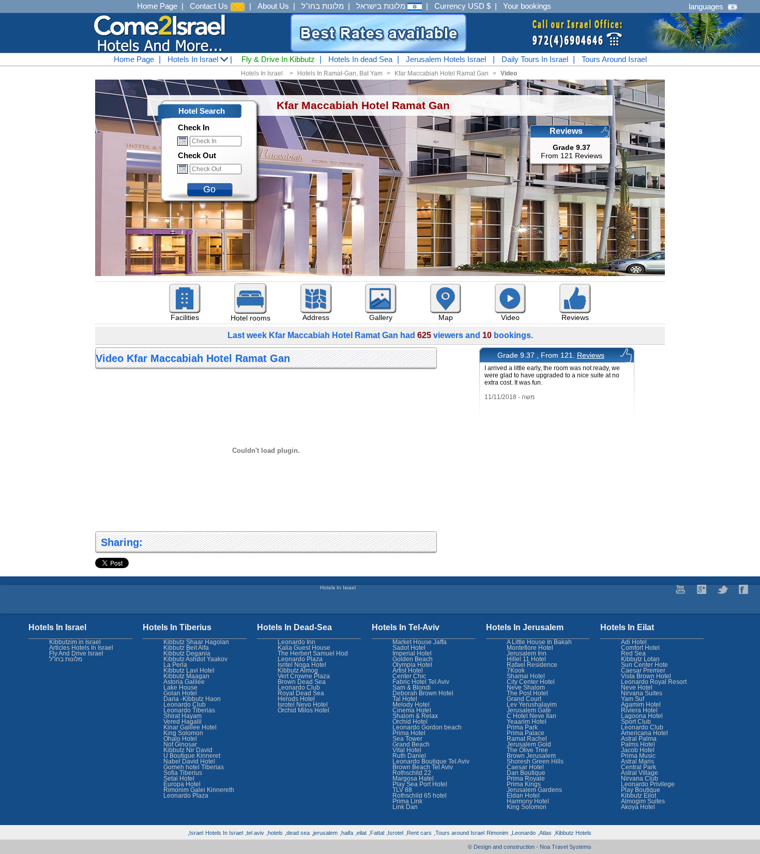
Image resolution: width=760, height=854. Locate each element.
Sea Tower (407, 738)
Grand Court (524, 699)
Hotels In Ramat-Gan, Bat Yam (340, 73)
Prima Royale (526, 778)
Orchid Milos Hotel (303, 710)
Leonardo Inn (296, 642)
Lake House (180, 687)
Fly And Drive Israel (76, 653)
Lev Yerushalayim (532, 704)
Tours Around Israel (614, 59)
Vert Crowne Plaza (304, 676)
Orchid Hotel (410, 721)
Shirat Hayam (182, 716)
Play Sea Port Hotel (419, 784)
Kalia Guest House (304, 647)
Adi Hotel (634, 642)
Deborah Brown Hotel (422, 693)
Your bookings (527, 6)
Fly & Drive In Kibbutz (278, 59)
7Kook (516, 670)
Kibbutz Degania (186, 653)
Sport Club (636, 721)
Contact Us (210, 6)
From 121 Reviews (571, 151)
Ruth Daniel (409, 755)
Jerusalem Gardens (534, 790)
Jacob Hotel (638, 750)
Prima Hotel (408, 733)
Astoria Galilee (184, 681)
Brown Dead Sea (302, 681)
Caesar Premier (643, 670)
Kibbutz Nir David (187, 750)
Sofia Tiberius (182, 772)
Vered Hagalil (182, 721)
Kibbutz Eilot (638, 795)
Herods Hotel (296, 699)
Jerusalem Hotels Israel (446, 59)
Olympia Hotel (412, 664)
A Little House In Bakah (539, 642)
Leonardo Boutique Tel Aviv (430, 761)
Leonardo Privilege (648, 784)
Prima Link (407, 801)
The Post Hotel (527, 693)
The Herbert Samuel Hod (313, 653)
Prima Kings (524, 784)
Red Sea (633, 653)
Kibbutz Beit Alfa (186, 647)
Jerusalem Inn (526, 653)
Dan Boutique (526, 772)
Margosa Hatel (413, 778)
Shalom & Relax (415, 716)
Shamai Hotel (526, 676)
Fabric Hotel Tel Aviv (420, 681)
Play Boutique (640, 790)
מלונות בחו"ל (322, 6)
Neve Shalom (526, 687)
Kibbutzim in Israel (75, 642)
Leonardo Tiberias (189, 710)
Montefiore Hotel (530, 647)
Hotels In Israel (194, 59)
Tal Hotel (404, 699)
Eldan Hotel (523, 795)
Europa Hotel (182, 784)
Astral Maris (637, 761)
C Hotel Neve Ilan (531, 716)
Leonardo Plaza (300, 659)
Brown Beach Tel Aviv (422, 767)
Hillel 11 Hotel (526, 659)
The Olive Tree (527, 750)
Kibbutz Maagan (186, 676)
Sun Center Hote (644, 664)
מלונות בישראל (381, 6)
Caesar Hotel (525, 767)
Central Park (638, 767)
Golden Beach (412, 659)
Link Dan (405, 807)
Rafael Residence (532, 664)
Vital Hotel (406, 750)
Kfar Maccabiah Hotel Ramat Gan (441, 73)
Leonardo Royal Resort (654, 681)
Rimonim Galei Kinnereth (198, 790)
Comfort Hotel (640, 647)
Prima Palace (525, 733)
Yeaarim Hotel (526, 721)
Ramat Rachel (527, 738)
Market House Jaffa (419, 642)
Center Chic (409, 676)
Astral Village (639, 772)
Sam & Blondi (411, 687)
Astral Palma (639, 738)
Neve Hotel (636, 687)
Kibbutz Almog (298, 670)
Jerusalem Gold (529, 744)
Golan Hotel (180, 693)
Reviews (590, 355)
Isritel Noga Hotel (302, 664)
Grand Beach (411, 744)
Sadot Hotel (408, 647)
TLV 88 (402, 790)
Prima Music (638, 755)
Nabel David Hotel (189, 761)
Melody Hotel (411, 704)
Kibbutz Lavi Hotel (189, 670)
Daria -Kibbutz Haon (192, 699)
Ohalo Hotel (180, 738)
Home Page (157, 6)
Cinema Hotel (411, 710)
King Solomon (526, 807)
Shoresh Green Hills (535, 761)
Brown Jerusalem (531, 755)
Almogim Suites (643, 801)
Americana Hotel (644, 733)
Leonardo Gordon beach (427, 727)
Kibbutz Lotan (640, 659)
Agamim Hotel (641, 704)
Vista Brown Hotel (646, 676)
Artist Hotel (407, 670)
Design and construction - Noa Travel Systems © (529, 847)
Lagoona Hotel (642, 716)
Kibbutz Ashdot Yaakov (195, 659)
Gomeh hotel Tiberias (193, 767)
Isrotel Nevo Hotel (303, 704)
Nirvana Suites (641, 693)
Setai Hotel (178, 778)
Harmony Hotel (528, 801)
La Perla (175, 664)
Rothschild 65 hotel (419, 795)
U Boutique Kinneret (191, 755)
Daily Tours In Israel (534, 59)
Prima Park (522, 727)
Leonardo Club (642, 727)
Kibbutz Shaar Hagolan (196, 642)
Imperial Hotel (412, 653)
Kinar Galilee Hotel (190, 727)
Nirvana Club (639, 778)
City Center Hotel (531, 681)
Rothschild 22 (411, 772)
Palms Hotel (638, 744)
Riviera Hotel (639, 710)
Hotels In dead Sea (360, 59)
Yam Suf (632, 699)
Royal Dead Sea (301, 693)
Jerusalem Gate (529, 710)
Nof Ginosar (180, 744)
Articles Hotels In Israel (81, 647)
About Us (273, 6)
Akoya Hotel (638, 807)
